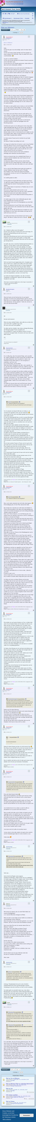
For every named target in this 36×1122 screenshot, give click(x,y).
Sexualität (13, 1080)
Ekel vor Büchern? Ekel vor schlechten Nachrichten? (19, 1083)
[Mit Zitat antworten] (29, 37)
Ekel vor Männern (7, 27)
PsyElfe (15, 1089)
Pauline (13, 479)
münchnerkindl (9, 846)
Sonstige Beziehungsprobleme (17, 1103)
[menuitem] (6, 14)
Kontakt (18, 9)
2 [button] (20, 32)
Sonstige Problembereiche (16, 1085)
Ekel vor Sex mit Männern (13, 1078)
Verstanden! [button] (26, 1115)
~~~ (6, 308)
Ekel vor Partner (10, 1101)
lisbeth (8, 222)
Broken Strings (17, 1096)
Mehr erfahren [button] (7, 1119)
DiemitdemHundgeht (10, 289)
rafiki (15, 1102)
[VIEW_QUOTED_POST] (19, 402)
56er (15, 1084)
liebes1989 (16, 1079)
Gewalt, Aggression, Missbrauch (17, 1097)
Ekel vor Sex (9, 1088)
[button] (22, 33)
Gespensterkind (9, 348)
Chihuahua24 (8, 38)
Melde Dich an (5, 22)
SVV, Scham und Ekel (11, 1095)
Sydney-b (8, 903)
